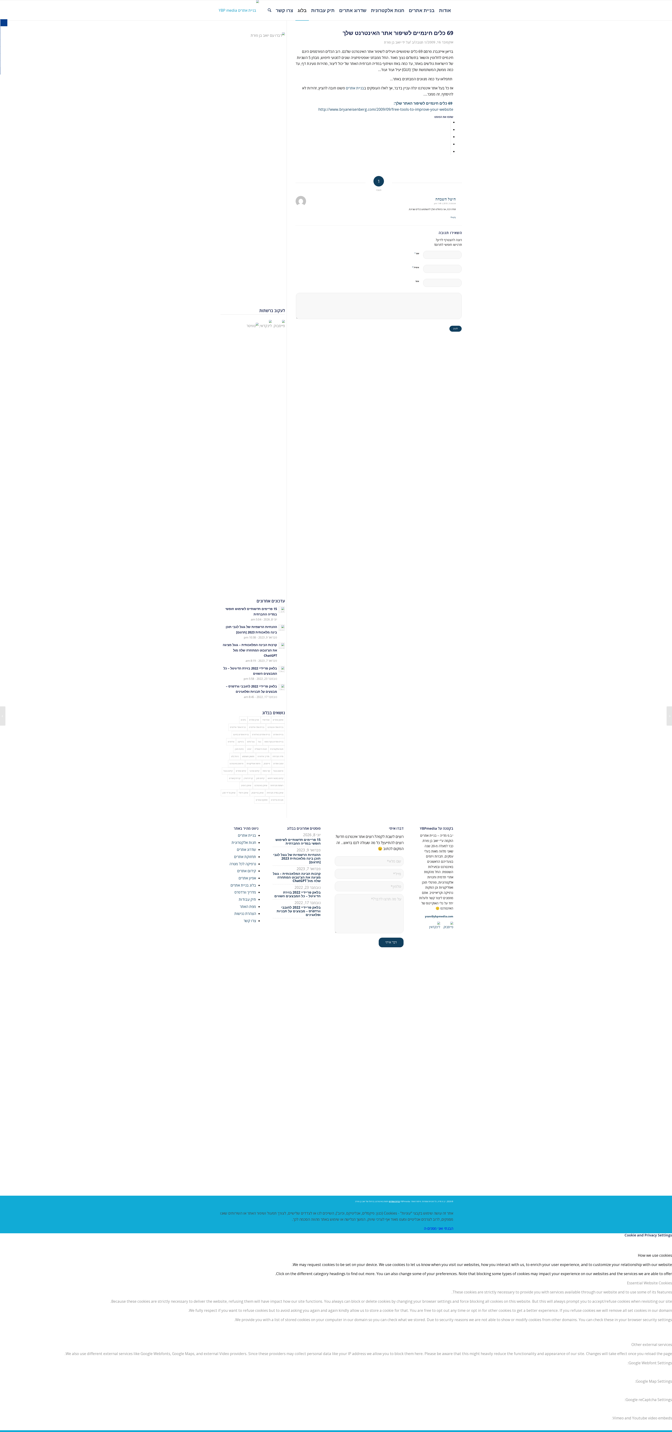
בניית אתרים (355, 88)
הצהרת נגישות (245, 913)
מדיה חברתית (278, 756)
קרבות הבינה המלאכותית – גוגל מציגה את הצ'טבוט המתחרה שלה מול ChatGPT (250, 650)
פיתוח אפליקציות (253, 763)
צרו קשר (250, 920)
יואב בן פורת (392, 42)
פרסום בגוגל (278, 771)
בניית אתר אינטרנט (275, 727)
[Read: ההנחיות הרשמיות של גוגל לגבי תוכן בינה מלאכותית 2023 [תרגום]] (282, 628)
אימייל (415, 267)
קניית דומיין (248, 778)
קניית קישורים (234, 778)
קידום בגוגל (228, 771)
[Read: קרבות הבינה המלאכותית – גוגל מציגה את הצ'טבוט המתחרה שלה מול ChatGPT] (282, 646)
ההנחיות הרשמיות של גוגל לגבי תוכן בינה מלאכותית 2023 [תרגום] (297, 858)
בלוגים (243, 719)
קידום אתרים (241, 771)
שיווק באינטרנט (260, 785)
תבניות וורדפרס (277, 800)
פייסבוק (267, 763)
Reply (453, 217)
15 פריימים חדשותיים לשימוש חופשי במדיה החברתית (298, 841)
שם (416, 253)
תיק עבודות (247, 899)
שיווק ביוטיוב (246, 785)
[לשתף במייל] (449, 151)
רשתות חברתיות (277, 785)
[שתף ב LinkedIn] (449, 144)
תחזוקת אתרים (262, 800)
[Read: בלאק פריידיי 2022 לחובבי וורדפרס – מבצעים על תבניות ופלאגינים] (282, 687)
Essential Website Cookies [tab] (649, 1283)
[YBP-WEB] (239, 10)
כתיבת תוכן (239, 749)
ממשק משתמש (248, 756)
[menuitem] (445, 10)
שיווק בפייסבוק (257, 792)
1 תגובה (420, 42)
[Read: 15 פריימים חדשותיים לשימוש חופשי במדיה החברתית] (282, 609)
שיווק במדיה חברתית (275, 792)
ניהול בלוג (235, 756)
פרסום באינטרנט (236, 763)
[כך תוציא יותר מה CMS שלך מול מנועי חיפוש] (669, 716)
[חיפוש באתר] (269, 10)
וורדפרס (231, 741)
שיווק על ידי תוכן (228, 792)
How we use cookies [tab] (655, 1255)
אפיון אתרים (254, 719)
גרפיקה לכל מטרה (242, 863)
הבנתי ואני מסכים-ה (438, 1228)
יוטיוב (249, 749)
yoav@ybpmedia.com (439, 916)
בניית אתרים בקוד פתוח (273, 741)
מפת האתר (248, 906)
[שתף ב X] (449, 129)
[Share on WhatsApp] (449, 136)
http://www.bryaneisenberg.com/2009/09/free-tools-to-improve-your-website (385, 109)
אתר (417, 281)
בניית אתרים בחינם (241, 734)
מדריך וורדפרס (263, 756)
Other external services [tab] (651, 1344)
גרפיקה (241, 741)
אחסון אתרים (278, 719)
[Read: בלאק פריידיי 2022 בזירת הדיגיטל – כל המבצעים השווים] (282, 669)
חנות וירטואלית (261, 749)
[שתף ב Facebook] (449, 122)
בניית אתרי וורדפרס (238, 727)
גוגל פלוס (251, 741)
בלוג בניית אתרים (243, 885)
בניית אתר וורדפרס (256, 727)
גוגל (259, 741)
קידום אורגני (254, 771)
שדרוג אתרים (246, 849)
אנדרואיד (266, 719)
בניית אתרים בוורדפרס (261, 734)
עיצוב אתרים (278, 763)
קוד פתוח (266, 771)
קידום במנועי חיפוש (275, 778)
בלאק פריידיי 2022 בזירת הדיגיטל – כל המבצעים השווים (297, 894)
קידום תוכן (260, 778)
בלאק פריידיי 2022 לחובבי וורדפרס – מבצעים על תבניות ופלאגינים (299, 911)
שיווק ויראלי (243, 792)
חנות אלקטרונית (276, 749)
